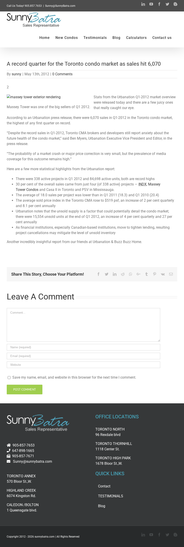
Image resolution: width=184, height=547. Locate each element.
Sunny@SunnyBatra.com (60, 5)
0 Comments (62, 74)
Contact (104, 486)
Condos (32, 190)
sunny (16, 74)
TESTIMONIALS (110, 496)
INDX (142, 184)
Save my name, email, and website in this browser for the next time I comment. (74, 377)
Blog (101, 506)
